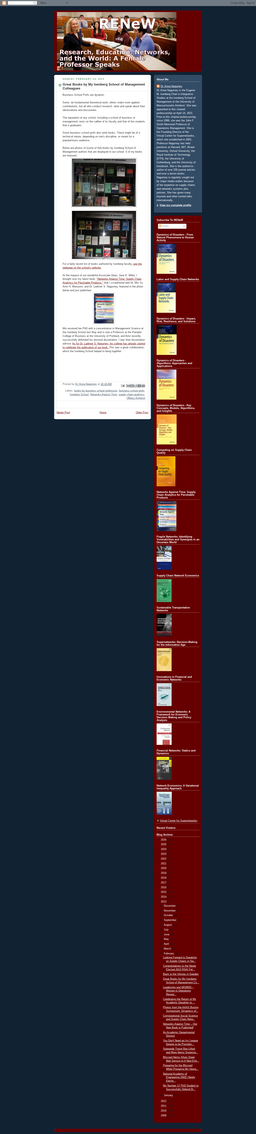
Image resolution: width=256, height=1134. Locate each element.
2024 (164, 849)
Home (103, 412)
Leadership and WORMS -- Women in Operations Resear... (178, 991)
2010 (164, 1110)
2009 (164, 1115)
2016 (164, 887)
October (169, 915)
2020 (164, 868)
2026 (164, 839)
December (170, 905)
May (167, 939)
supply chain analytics (131, 394)
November (170, 910)
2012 (164, 1101)
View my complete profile (175, 205)
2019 (164, 873)
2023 (164, 854)
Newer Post (63, 412)
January (169, 1095)
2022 (164, 858)
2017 (164, 882)
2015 (164, 892)
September (170, 920)
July (166, 929)
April (167, 944)
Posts (165, 226)
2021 (164, 863)
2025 (164, 844)
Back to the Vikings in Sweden (181, 974)
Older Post (142, 412)
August (168, 925)
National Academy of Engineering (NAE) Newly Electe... (179, 1077)
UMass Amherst (136, 398)
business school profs (131, 390)
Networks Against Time (103, 394)
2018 (164, 877)
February (169, 953)
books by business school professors (95, 390)
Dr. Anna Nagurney (171, 86)
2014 (164, 896)
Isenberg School (79, 394)
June (167, 934)
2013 (164, 901)
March (168, 948)
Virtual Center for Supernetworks (178, 820)
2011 (164, 1106)
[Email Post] (122, 385)
